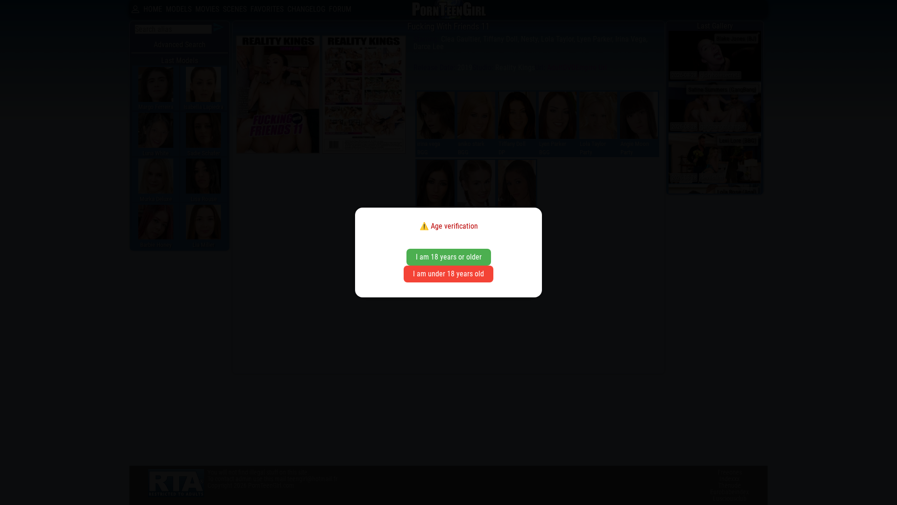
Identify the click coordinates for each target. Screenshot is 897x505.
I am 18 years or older (449, 256)
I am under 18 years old (448, 273)
